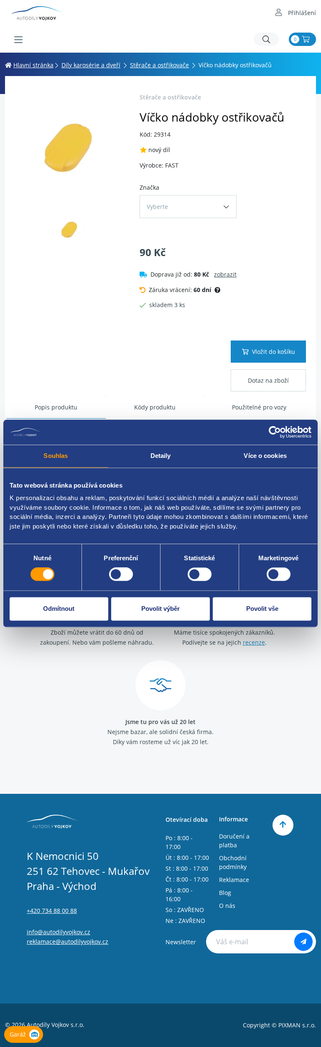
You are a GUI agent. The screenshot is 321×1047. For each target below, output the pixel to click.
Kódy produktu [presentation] (155, 407)
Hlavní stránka (33, 65)
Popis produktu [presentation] (56, 407)
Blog (225, 893)
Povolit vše (262, 608)
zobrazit (225, 274)
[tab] (56, 407)
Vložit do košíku (273, 352)
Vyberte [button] (157, 207)
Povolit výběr (160, 608)
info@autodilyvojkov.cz (58, 932)
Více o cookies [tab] (265, 455)
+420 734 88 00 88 (52, 911)
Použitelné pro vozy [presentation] (259, 407)
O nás (227, 906)
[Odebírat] (303, 942)
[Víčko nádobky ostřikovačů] (70, 146)
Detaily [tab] (160, 455)
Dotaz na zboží (268, 380)
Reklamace (234, 880)
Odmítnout (58, 608)
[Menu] (18, 39)
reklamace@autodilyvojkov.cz (67, 941)
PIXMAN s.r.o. (297, 1025)
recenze (254, 642)
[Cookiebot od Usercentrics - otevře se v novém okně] (274, 432)
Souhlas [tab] (55, 455)
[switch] (121, 574)
